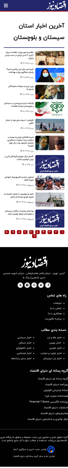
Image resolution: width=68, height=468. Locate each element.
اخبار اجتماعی (24, 353)
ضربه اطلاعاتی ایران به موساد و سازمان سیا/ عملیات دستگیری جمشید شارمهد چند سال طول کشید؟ (20, 141)
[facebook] (48, 285)
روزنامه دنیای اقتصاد (56, 384)
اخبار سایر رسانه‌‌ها (21, 358)
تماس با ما (56, 308)
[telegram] (27, 285)
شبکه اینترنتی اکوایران (56, 390)
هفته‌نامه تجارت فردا (56, 396)
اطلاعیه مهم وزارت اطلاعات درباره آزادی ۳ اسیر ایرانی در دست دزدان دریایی (19, 55)
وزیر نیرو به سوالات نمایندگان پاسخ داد (21, 88)
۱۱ (34, 236)
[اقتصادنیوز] (34, 262)
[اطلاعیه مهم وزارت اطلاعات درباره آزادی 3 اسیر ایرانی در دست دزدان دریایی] (49, 58)
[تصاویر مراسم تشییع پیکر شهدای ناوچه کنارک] (49, 183)
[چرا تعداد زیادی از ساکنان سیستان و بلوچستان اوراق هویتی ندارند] (49, 220)
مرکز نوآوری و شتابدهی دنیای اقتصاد (47, 419)
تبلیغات (57, 303)
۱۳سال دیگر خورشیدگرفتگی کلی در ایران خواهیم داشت (19, 158)
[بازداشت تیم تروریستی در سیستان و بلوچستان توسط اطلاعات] (49, 109)
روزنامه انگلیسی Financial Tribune (49, 402)
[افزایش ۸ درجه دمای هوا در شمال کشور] (49, 126)
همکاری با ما (55, 313)
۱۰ (7, 232)
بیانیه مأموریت (53, 319)
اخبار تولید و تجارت (51, 353)
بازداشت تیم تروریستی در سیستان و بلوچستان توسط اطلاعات (19, 105)
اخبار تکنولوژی (23, 348)
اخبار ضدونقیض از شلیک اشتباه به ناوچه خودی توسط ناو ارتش (19, 195)
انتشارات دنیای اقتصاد (56, 407)
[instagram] (34, 285)
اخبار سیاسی (24, 337)
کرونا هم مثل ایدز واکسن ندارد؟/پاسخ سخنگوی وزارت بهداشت (20, 71)
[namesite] (56, 5)
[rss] (20, 285)
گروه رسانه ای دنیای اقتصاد (53, 378)
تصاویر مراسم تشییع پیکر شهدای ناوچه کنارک (19, 178)
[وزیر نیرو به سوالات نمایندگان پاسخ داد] (49, 92)
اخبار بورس (55, 343)
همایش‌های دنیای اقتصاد (54, 413)
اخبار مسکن (25, 343)
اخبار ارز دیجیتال (52, 358)
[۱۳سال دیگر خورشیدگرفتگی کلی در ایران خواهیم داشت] (49, 166)
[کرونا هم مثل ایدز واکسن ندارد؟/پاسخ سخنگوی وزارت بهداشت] (49, 75)
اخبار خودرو (56, 348)
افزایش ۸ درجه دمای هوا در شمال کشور (20, 122)
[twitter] (41, 285)
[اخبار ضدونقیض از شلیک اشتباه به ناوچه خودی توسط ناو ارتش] (49, 200)
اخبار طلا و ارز (54, 337)
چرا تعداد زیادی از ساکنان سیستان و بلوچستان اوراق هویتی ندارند (19, 212)
